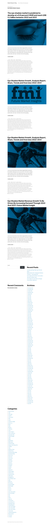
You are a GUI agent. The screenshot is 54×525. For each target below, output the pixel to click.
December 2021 (30, 358)
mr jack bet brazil (11, 474)
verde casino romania (11, 509)
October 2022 (30, 343)
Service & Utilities (11, 493)
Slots (9, 494)
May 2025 (29, 298)
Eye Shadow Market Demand (23, 121)
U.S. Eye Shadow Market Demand (21, 190)
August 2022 (30, 346)
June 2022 (29, 349)
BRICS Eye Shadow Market (27, 60)
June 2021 (29, 359)
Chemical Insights (11, 436)
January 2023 (30, 339)
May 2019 (29, 393)
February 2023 (30, 337)
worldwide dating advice (12, 512)
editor (9, 59)
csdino (9, 437)
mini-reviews (10, 458)
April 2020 (29, 377)
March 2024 (30, 318)
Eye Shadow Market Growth (21, 186)
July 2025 (29, 295)
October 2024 (30, 308)
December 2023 (30, 323)
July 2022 (29, 348)
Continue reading (11, 56)
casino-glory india (11, 434)
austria (9, 420)
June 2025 (29, 296)
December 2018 (30, 400)
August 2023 (30, 328)
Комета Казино (11, 513)
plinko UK (10, 481)
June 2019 (29, 391)
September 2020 (30, 371)
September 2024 (30, 309)
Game (9, 447)
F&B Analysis (10, 442)
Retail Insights (10, 485)
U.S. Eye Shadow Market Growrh (16, 71)
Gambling (10, 446)
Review (9, 487)
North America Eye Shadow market (14, 189)
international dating (11, 453)
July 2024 (29, 312)
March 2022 (30, 353)
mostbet (9, 468)
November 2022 (30, 342)
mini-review (10, 456)
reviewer (9, 490)
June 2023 (29, 331)
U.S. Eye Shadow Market (13, 190)
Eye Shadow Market (18, 120)
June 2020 (29, 374)
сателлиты (10, 515)
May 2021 (29, 361)
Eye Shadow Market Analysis (25, 120)
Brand (9, 424)
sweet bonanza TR (11, 502)
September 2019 (30, 387)
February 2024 (30, 320)
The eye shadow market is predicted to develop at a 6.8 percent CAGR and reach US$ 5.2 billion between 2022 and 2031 (27, 15)
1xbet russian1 (10, 417)
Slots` (9, 496)
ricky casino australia (11, 491)
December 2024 (30, 305)
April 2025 (29, 299)
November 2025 (30, 289)
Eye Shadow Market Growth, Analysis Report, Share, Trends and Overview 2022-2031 (27, 82)
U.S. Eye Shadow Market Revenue (25, 191)
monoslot (9, 466)
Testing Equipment (11, 504)
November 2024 (30, 307)
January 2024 (30, 321)
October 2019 (30, 386)
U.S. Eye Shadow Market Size (27, 72)
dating (9, 439)
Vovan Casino (10, 510)
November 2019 (30, 384)
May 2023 (29, 333)
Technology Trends (11, 503)
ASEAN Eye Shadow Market (19, 60)
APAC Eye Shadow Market (12, 60)
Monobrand (10, 464)
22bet (9, 418)
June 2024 (29, 314)
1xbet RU (10, 415)
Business (9, 427)
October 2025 (30, 290)
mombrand (10, 459)
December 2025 (30, 288)
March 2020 (30, 378)
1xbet (9, 412)
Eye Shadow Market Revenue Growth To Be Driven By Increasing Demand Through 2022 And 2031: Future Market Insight (26, 203)
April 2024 (29, 317)
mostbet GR (10, 469)
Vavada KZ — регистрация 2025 (32, 274)
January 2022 (30, 356)
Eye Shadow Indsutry (26, 61)
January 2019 (30, 399)
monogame (10, 465)
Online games (10, 475)
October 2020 (30, 369)
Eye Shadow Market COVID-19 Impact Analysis (18, 185)
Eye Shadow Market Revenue (12, 187)
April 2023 (29, 334)
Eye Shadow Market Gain (13, 186)
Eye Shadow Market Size (15, 188)
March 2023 (30, 336)
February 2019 (30, 397)
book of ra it (10, 423)
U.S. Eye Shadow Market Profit (25, 71)
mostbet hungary (11, 471)
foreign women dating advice (13, 445)
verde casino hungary (11, 506)
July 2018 (29, 403)
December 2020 (30, 367)
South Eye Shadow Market (23, 189)
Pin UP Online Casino (12, 478)
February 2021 (30, 365)
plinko (9, 480)
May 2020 (29, 375)
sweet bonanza (10, 500)
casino (9, 430)
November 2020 (30, 368)
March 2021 (30, 364)
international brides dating (12, 452)
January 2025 (30, 304)
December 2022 (30, 340)
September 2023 (30, 327)
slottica (9, 497)
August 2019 (30, 388)
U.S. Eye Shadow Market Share (19, 72)
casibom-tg (10, 428)
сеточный (10, 516)
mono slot (10, 462)
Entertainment (10, 440)
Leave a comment (10, 73)
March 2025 (30, 301)
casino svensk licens (11, 433)
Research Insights (11, 484)
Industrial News (11, 450)
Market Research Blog (12, 3)
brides (9, 426)
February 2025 (30, 302)
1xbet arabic (10, 414)
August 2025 (30, 293)
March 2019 (30, 396)
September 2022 (30, 345)
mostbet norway (11, 472)
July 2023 (29, 330)
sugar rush (10, 499)
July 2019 (29, 390)
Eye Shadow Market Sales (19, 187)
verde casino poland (11, 507)
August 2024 (30, 311)
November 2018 (30, 402)
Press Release (19, 59)
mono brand (10, 461)
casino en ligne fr (11, 431)
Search (9, 265)
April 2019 (29, 394)
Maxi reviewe (10, 455)
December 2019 (30, 383)
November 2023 (30, 324)
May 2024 (29, 315)
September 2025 (30, 292)
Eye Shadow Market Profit (28, 186)
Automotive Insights (11, 421)
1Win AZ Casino (11, 411)
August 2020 (30, 372)
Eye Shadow (21, 61)
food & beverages (11, 443)
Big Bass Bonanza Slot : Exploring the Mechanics (35, 272)
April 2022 (29, 352)
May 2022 (29, 350)
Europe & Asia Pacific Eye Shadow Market (13, 61)
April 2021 (29, 362)
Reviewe (9, 488)
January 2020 (30, 381)
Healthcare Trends (11, 449)
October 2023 (30, 326)
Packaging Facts (11, 477)
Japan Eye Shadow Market (22, 188)
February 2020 (30, 380)
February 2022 (30, 355)
